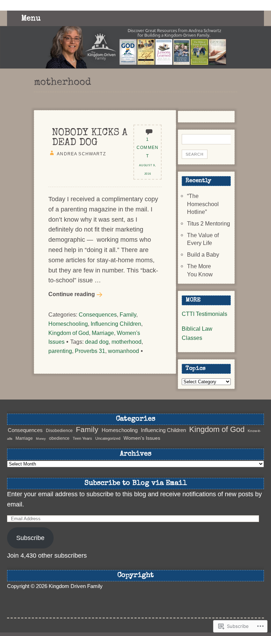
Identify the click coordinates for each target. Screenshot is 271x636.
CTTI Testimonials (204, 314)
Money (41, 438)
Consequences (98, 314)
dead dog (97, 341)
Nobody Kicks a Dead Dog (89, 138)
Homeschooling (68, 323)
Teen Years (82, 438)
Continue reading (71, 294)
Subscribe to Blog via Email (135, 483)
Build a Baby (203, 254)
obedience (59, 438)
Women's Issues (142, 438)
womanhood (123, 351)
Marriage (103, 333)
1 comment (147, 147)
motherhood (126, 341)
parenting (60, 351)
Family (128, 314)
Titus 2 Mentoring (208, 223)
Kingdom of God (68, 333)
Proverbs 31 (90, 351)
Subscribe (30, 537)
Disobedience (59, 430)
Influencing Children (116, 323)
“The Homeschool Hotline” (203, 204)
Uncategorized (107, 438)
